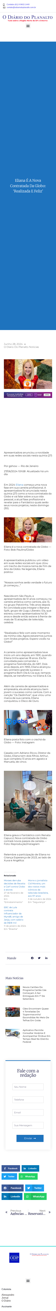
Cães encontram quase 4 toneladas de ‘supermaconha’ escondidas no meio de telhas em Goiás (36, 1014)
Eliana (19, 484)
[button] (28, 25)
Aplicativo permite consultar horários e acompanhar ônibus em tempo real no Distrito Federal (36, 1036)
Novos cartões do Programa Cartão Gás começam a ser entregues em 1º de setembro (34, 993)
